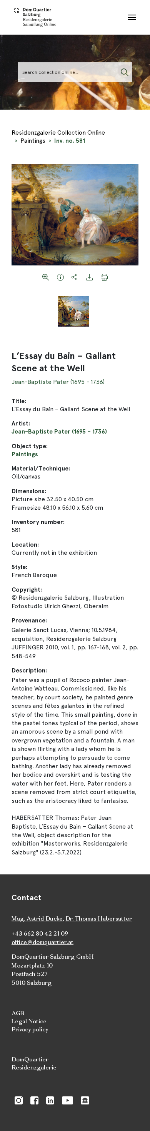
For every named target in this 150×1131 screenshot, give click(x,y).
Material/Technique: (41, 468)
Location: (25, 544)
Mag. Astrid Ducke (37, 918)
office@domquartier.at (42, 942)
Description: (29, 670)
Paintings (32, 140)
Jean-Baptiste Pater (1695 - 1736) (58, 381)
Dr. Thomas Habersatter (98, 918)
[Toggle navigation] (131, 17)
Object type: (30, 446)
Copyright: (27, 589)
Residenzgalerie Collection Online (58, 132)
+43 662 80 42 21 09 (40, 933)
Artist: (21, 423)
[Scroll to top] (133, 1114)
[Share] (75, 276)
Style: (19, 567)
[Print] (104, 276)
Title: (19, 401)
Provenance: (29, 620)
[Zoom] (45, 276)
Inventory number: (38, 521)
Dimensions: (29, 491)
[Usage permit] (60, 276)
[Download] (89, 276)
